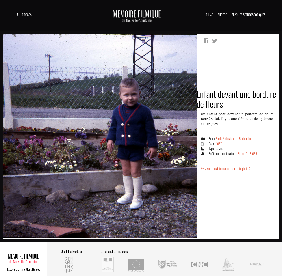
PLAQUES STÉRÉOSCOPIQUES (248, 15)
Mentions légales (30, 269)
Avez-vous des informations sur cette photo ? (225, 168)
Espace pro (13, 269)
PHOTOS (222, 15)
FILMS (209, 15)
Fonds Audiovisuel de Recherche (233, 138)
